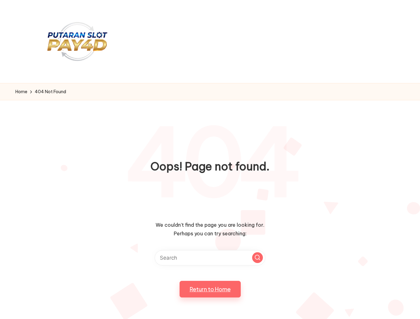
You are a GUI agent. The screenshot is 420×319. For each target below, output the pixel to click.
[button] (257, 257)
